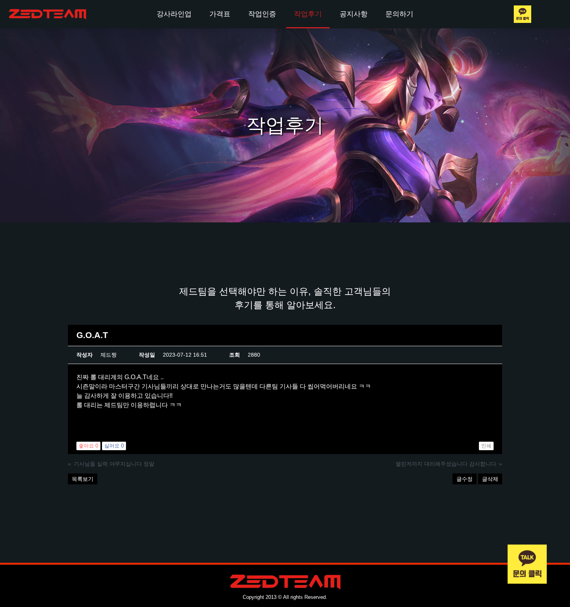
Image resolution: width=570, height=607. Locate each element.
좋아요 (88, 446)
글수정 (464, 479)
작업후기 (308, 14)
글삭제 (490, 479)
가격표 (219, 14)
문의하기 (399, 14)
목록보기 (82, 479)
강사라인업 (174, 14)
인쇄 (486, 446)
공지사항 (354, 14)
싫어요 (114, 446)
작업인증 (262, 14)
